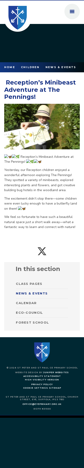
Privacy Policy (42, 384)
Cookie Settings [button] (35, 388)
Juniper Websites (56, 372)
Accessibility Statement (42, 376)
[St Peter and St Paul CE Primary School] (18, 18)
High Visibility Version (42, 379)
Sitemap (55, 388)
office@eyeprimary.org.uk (42, 404)
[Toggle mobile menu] (72, 11)
